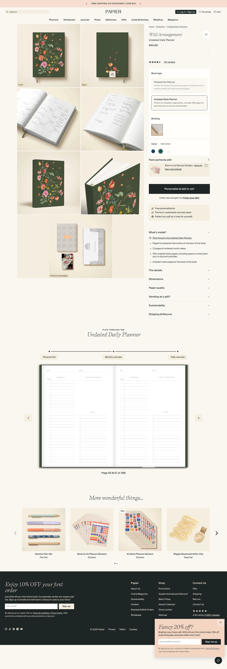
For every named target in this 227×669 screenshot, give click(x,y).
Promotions (164, 588)
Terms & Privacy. (213, 648)
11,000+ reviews (212, 615)
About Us (135, 588)
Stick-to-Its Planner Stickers (92, 554)
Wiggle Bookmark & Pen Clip (188, 554)
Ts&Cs (122, 629)
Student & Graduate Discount (173, 594)
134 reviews (169, 62)
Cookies (133, 629)
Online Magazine (139, 594)
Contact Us (198, 604)
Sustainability (137, 599)
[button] (221, 622)
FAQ (195, 588)
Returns (196, 599)
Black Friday (165, 599)
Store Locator (165, 609)
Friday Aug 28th (191, 198)
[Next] (216, 533)
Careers (135, 604)
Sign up (66, 606)
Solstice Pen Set (43, 554)
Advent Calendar (167, 604)
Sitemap (163, 615)
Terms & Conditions (41, 613)
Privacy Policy (57, 613)
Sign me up (211, 642)
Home (151, 26)
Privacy (112, 629)
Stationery (160, 26)
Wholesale (136, 615)
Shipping (197, 594)
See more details (173, 169)
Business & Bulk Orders (142, 609)
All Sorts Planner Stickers (140, 554)
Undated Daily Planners (177, 26)
